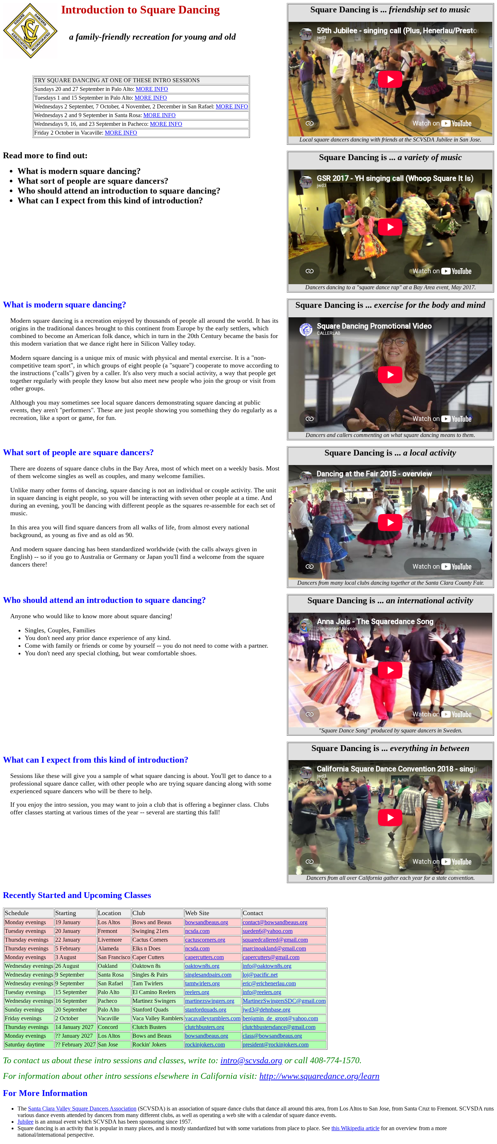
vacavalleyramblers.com (212, 1018)
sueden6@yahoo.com (268, 931)
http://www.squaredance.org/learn (319, 1076)
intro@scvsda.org (251, 1060)
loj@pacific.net (260, 975)
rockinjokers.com (205, 1044)
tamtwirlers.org (202, 983)
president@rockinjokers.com (276, 1044)
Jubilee (25, 1122)
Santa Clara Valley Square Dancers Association (82, 1108)
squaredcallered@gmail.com (275, 940)
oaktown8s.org (202, 966)
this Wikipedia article (355, 1128)
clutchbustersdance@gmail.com (279, 1027)
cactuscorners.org (205, 940)
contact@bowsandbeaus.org (275, 922)
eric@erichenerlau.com (269, 983)
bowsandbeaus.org (206, 922)
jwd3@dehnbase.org (266, 1009)
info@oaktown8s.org (267, 966)
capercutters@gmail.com (271, 957)
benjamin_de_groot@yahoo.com (280, 1018)
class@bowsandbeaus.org (272, 1036)
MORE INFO (152, 89)
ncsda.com (197, 931)
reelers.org (197, 992)
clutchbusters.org (204, 1027)
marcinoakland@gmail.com (274, 948)
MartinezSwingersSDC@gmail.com (284, 1001)
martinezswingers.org (209, 1001)
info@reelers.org (262, 992)
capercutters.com (204, 957)
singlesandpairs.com (208, 975)
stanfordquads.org (205, 1009)
